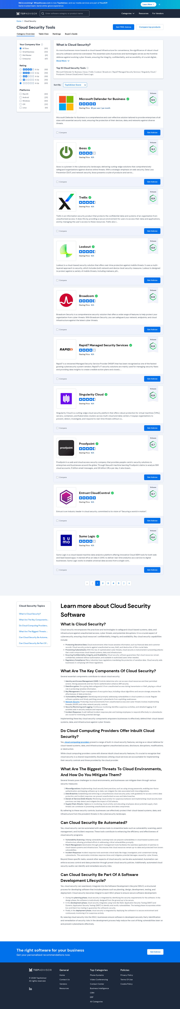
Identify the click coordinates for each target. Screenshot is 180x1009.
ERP (91, 997)
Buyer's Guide (71, 34)
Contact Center (97, 984)
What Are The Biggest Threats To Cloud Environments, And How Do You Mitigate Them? (35, 631)
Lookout (85, 247)
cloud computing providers (77, 742)
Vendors (63, 984)
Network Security (73, 702)
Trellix (83, 197)
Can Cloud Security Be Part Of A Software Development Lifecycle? (35, 643)
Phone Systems (97, 975)
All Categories (96, 1001)
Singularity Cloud (91, 394)
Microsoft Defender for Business (102, 99)
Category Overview (26, 34)
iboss (83, 148)
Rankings (57, 34)
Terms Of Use (126, 979)
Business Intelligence (99, 988)
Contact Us (65, 979)
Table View (43, 34)
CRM (92, 992)
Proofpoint (87, 444)
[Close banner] (159, 4)
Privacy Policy (126, 975)
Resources (64, 988)
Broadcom (86, 296)
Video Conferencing (99, 979)
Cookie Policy (126, 984)
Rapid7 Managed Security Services (103, 345)
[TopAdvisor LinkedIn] (30, 988)
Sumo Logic (87, 536)
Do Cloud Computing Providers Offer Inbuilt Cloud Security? (35, 625)
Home (62, 975)
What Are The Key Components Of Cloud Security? (35, 619)
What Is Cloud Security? (30, 614)
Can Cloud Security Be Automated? (35, 637)
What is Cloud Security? (73, 45)
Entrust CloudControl (94, 493)
